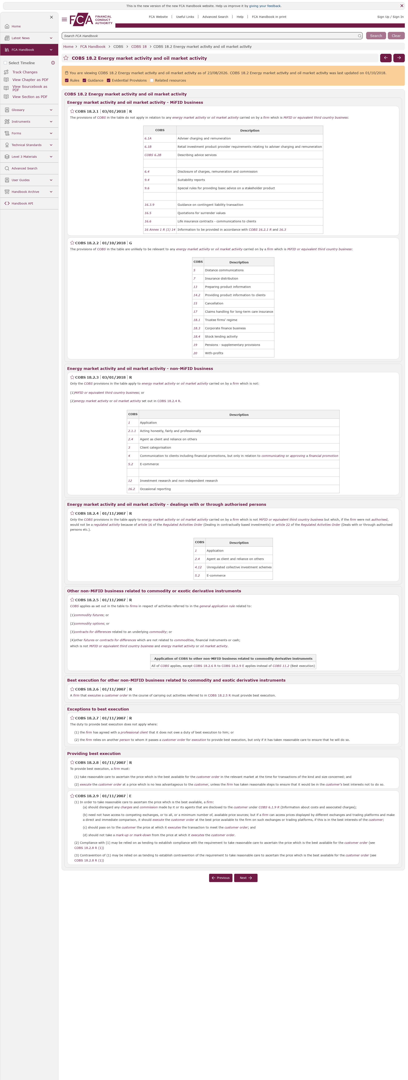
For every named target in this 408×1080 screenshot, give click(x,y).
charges (126, 807)
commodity (157, 631)
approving (297, 455)
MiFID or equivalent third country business (315, 117)
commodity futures (89, 615)
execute (85, 784)
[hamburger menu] (64, 19)
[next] (399, 58)
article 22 (283, 524)
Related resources (170, 80)
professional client (134, 732)
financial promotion (323, 455)
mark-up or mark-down (133, 835)
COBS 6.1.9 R (269, 807)
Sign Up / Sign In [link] (390, 16)
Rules (74, 80)
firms (133, 606)
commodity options (89, 623)
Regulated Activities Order (182, 524)
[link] (91, 19)
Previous (223, 878)
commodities (184, 640)
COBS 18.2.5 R (219, 695)
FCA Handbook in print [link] (269, 16)
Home (68, 46)
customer (201, 784)
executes (94, 695)
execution (199, 739)
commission (149, 807)
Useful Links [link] (185, 16)
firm (266, 117)
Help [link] (240, 16)
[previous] (386, 58)
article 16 (145, 524)
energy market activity (189, 117)
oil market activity (225, 117)
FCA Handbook (93, 46)
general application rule (217, 606)
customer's (334, 784)
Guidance (95, 80)
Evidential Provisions (129, 80)
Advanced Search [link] (215, 16)
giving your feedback (264, 6)
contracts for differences (93, 631)
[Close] (402, 5)
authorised (379, 519)
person (125, 739)
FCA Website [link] (158, 16)
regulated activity (107, 524)
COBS (118, 46)
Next (243, 878)
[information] (53, 63)
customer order (116, 695)
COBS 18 (139, 46)
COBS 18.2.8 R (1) (88, 847)
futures (89, 640)
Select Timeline (22, 63)
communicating (273, 455)
